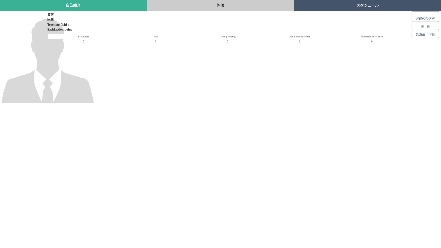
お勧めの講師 (425, 18)
